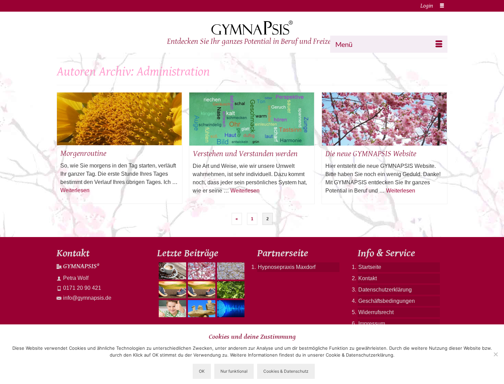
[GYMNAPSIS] (252, 27)
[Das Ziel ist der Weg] (200, 308)
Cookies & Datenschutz (286, 371)
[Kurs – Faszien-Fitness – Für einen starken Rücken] (171, 289)
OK (202, 371)
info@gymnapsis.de (87, 298)
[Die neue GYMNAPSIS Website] (384, 119)
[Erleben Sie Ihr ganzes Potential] (229, 308)
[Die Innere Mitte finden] (200, 271)
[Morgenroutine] (119, 118)
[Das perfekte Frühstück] (229, 271)
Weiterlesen (74, 190)
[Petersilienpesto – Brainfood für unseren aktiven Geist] (229, 289)
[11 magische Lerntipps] (171, 308)
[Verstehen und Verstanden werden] (251, 119)
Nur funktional (234, 371)
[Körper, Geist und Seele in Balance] (200, 289)
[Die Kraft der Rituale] (171, 271)
